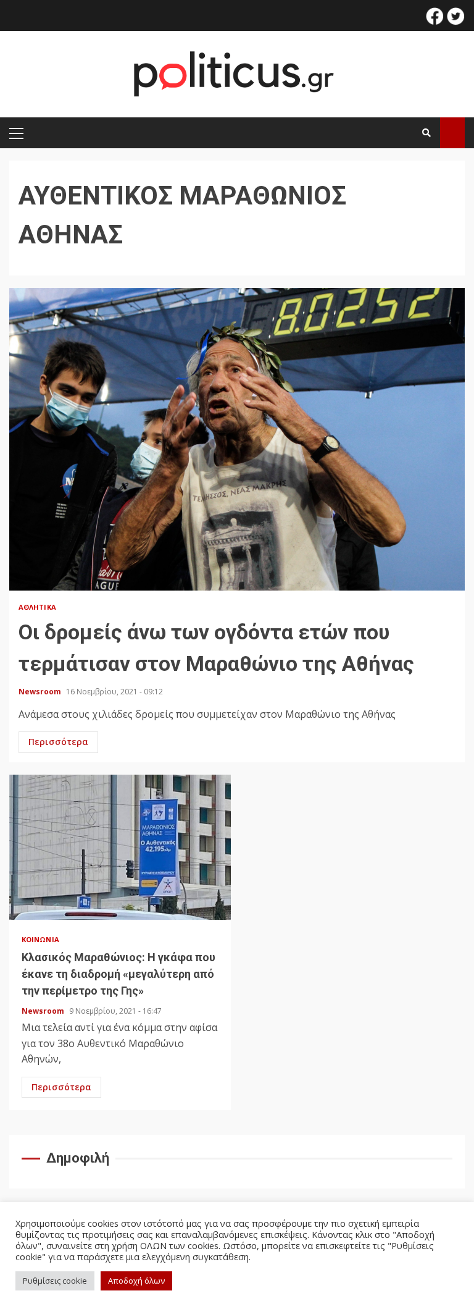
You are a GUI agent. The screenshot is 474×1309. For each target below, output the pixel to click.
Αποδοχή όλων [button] (136, 1280)
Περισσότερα (58, 741)
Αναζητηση (452, 132)
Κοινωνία (40, 939)
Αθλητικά (37, 607)
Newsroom (41, 691)
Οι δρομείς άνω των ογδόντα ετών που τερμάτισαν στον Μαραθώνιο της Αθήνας (237, 439)
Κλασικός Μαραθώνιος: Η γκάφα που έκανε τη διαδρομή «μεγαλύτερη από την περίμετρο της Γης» (120, 847)
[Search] (426, 133)
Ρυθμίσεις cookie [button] (55, 1280)
